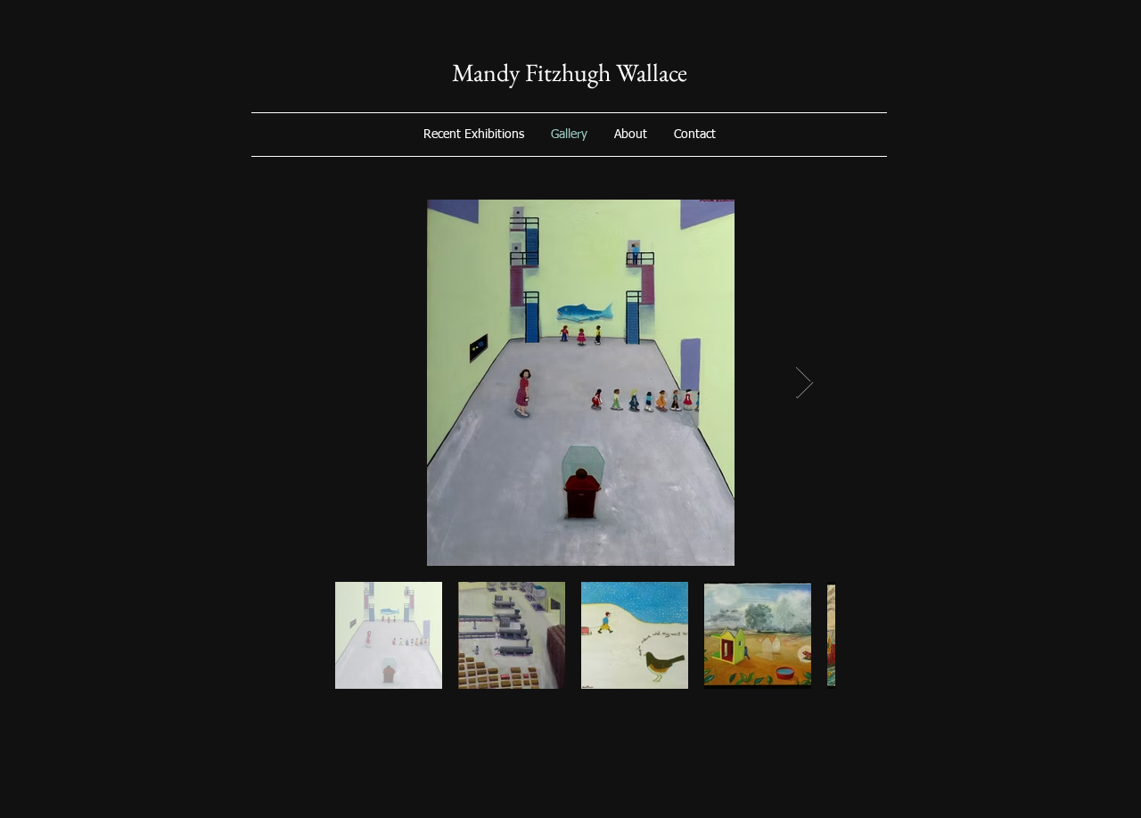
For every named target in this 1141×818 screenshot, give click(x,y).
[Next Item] (804, 382)
